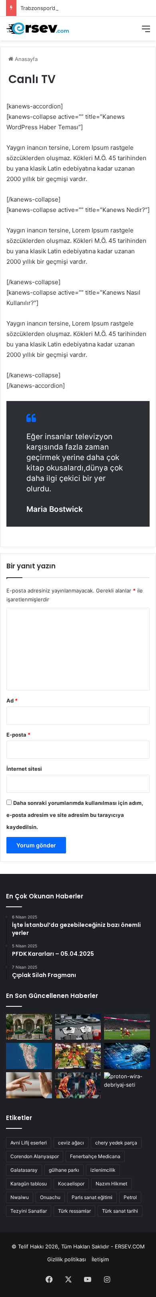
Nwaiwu (19, 1197)
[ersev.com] (38, 28)
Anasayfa (25, 59)
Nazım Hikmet (111, 1184)
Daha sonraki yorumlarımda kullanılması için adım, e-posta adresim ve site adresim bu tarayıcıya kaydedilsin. (74, 815)
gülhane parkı (64, 1170)
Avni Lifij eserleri (28, 1143)
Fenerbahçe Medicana (95, 1156)
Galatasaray (24, 1170)
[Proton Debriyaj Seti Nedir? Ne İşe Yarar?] (127, 1085)
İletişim (100, 1259)
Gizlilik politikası (66, 1259)
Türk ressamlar (74, 1211)
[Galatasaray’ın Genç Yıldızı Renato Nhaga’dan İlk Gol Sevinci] (78, 1085)
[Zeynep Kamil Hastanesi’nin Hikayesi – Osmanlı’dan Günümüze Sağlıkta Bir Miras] (29, 1027)
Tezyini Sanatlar (28, 1211)
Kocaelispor (71, 1184)
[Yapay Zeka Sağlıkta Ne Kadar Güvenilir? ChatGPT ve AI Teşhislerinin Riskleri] (127, 1056)
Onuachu (50, 1197)
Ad (12, 700)
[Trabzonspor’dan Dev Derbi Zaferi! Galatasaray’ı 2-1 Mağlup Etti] (127, 1027)
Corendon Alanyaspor (34, 1156)
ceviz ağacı (71, 1143)
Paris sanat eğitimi (92, 1197)
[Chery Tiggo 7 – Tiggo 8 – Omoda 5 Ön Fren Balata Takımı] (78, 1027)
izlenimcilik (103, 1170)
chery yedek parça (116, 1143)
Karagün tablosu (28, 1184)
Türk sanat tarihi (120, 1211)
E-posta (18, 734)
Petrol (130, 1197)
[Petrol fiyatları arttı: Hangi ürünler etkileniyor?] (78, 1056)
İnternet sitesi (24, 769)
